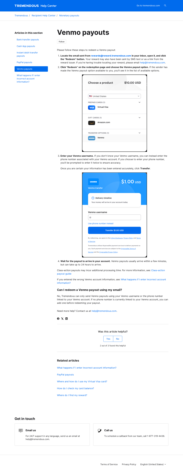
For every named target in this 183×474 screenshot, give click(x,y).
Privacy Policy (129, 464)
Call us (108, 430)
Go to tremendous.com (148, 5)
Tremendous (21, 15)
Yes (108, 338)
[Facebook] (58, 318)
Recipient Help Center (43, 15)
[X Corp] (62, 318)
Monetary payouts (69, 15)
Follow (61, 41)
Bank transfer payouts (28, 39)
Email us (31, 430)
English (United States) (152, 464)
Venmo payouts (24, 69)
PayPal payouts (65, 374)
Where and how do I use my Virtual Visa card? (82, 381)
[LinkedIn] (66, 318)
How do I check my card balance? (75, 388)
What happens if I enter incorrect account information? (86, 367)
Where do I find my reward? (72, 395)
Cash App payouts (26, 46)
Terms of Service (109, 464)
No (117, 338)
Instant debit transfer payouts (27, 54)
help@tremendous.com (152, 62)
